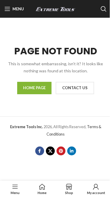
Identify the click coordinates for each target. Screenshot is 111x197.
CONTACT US (75, 87)
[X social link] (50, 150)
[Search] (104, 9)
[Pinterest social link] (61, 150)
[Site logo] (55, 8)
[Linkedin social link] (71, 150)
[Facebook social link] (39, 150)
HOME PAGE (34, 87)
